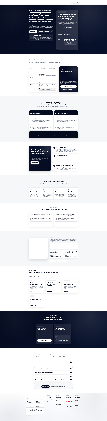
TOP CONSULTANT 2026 (69, 401)
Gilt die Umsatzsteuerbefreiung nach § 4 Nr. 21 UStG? (44, 376)
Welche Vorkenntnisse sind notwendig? (41, 368)
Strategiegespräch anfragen (77, 398)
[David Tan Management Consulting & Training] (33, 2)
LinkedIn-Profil (29, 414)
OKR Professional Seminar (58, 398)
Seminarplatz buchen (33, 31)
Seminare (54, 2)
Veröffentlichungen (68, 403)
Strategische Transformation (49, 403)
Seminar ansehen (32, 291)
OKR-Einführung (49, 399)
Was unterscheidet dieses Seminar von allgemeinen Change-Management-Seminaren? (49, 379)
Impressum (76, 403)
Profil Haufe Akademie (69, 406)
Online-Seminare (58, 404)
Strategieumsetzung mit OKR (68, 398)
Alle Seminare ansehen (33, 305)
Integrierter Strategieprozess (49, 401)
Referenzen (67, 399)
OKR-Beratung (49, 397)
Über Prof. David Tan (61, 2)
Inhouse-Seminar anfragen (77, 400)
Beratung (48, 2)
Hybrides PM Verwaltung (58, 402)
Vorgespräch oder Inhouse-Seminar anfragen (45, 31)
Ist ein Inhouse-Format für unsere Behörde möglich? (44, 372)
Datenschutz (76, 405)
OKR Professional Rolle (58, 400)
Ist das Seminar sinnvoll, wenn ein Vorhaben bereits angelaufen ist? (46, 361)
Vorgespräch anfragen (75, 2)
